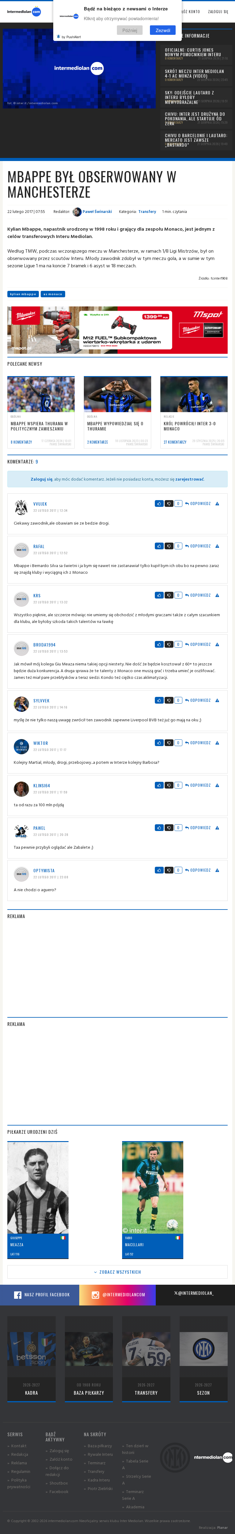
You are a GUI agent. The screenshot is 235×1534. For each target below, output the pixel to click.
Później (129, 30)
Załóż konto (189, 11)
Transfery (147, 211)
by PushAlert (71, 36)
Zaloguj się (218, 11)
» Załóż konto (59, 1459)
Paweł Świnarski (97, 211)
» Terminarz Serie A (133, 1494)
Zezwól (163, 30)
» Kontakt (17, 1445)
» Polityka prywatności (18, 1483)
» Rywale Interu (98, 1454)
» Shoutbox (57, 1483)
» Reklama (17, 1462)
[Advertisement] (117, 968)
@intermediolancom (123, 1294)
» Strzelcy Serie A (136, 1479)
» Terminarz (95, 1462)
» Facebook (57, 1491)
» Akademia (133, 1506)
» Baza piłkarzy (98, 1445)
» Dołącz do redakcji (57, 1470)
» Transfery (94, 1471)
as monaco (52, 294)
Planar (222, 1527)
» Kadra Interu (97, 1480)
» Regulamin (18, 1471)
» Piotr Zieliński (98, 1488)
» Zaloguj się (57, 1450)
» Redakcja (17, 1454)
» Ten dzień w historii (135, 1448)
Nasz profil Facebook (46, 1294)
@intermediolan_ (196, 1293)
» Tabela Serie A (135, 1464)
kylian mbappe (23, 294)
